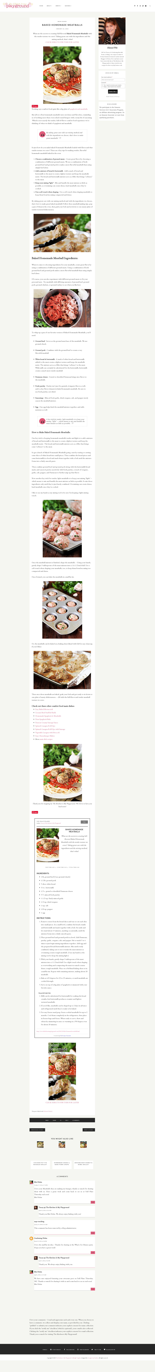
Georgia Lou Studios (93, 1358)
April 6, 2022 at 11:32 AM (40, 1275)
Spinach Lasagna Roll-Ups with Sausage (50, 729)
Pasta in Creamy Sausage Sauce (46, 722)
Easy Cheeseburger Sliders (45, 736)
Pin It (66, 1120)
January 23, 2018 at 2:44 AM (40, 1224)
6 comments (75, 1120)
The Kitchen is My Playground (63, 1358)
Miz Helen (38, 1182)
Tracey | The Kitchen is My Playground (51, 823)
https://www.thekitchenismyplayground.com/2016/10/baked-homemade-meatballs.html (58, 1031)
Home (41, 5)
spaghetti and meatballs (78, 109)
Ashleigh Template (76, 1358)
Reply (92, 1202)
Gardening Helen (40, 1238)
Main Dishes (62, 21)
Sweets (58, 5)
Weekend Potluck (48, 1111)
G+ (60, 1120)
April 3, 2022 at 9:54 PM (44, 1261)
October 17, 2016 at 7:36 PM (41, 1185)
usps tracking (39, 1221)
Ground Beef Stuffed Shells (45, 712)
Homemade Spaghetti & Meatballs (48, 716)
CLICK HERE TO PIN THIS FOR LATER (62, 1102)
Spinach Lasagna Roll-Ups (45, 726)
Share (54, 1120)
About (49, 5)
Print (84, 822)
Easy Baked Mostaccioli (44, 709)
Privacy (117, 96)
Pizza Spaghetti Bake (43, 719)
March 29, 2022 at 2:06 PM (40, 1241)
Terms (111, 96)
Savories (67, 5)
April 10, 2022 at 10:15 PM (45, 1210)
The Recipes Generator (65, 1035)
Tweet (47, 1120)
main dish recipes (46, 739)
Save (35, 106)
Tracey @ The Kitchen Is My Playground (54, 1207)
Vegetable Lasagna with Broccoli (47, 732)
